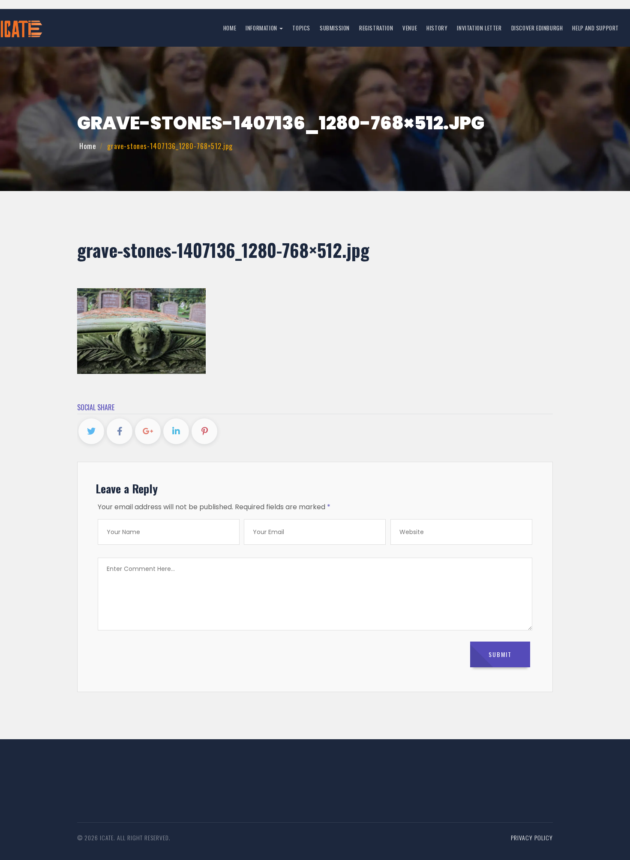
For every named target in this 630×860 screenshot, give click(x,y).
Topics (301, 28)
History (436, 28)
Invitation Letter (479, 28)
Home (229, 28)
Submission (335, 28)
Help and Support (595, 28)
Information (262, 28)
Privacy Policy (532, 837)
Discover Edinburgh (537, 28)
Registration (376, 28)
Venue (409, 28)
